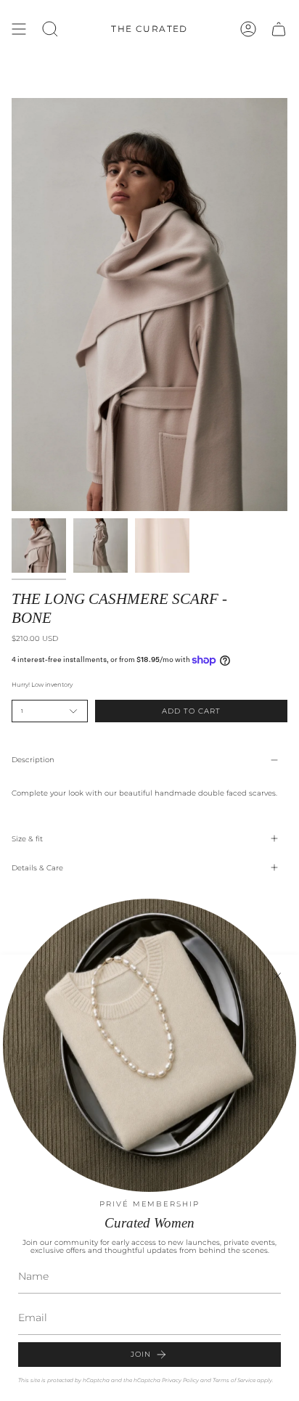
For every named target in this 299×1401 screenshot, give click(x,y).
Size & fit (27, 839)
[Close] (277, 976)
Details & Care (37, 868)
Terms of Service (234, 1380)
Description (33, 760)
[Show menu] (19, 29)
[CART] (278, 29)
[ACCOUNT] (248, 29)
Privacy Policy (180, 1380)
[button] (50, 29)
